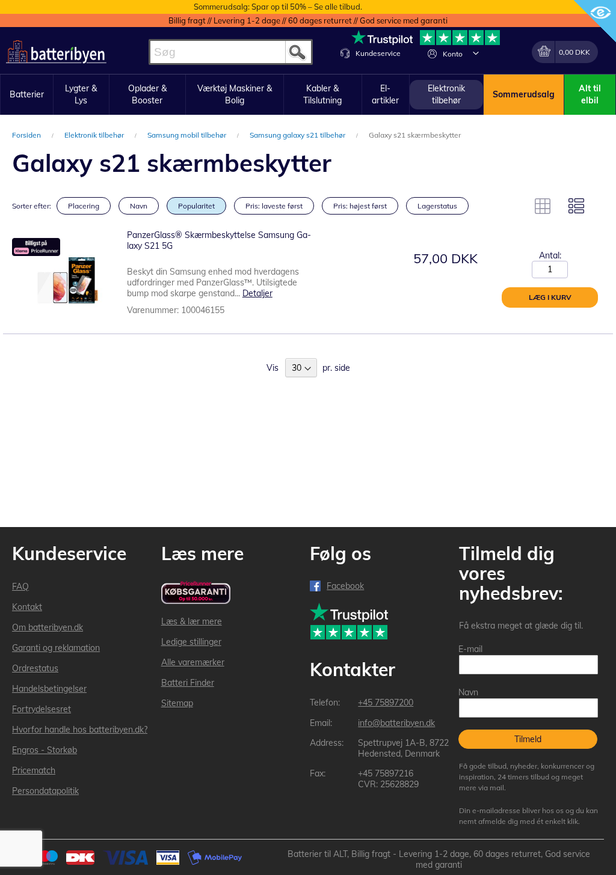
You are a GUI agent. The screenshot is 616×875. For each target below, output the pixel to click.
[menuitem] (27, 95)
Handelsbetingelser (49, 688)
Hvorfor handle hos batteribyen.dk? (79, 729)
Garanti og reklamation (56, 647)
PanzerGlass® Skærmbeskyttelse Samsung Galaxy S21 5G (219, 240)
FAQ (20, 586)
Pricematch (33, 770)
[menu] (308, 95)
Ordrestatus (35, 668)
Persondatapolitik (45, 790)
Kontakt (27, 607)
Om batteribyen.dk (47, 627)
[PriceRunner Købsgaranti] (196, 593)
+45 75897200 (385, 702)
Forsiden (27, 134)
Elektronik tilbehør (95, 134)
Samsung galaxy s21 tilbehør (298, 134)
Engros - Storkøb (44, 750)
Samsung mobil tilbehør (187, 134)
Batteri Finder (187, 682)
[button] (476, 52)
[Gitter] (542, 206)
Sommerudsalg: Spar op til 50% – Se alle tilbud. (278, 6)
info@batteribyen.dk (396, 723)
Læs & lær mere (191, 621)
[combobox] (231, 52)
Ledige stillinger (191, 641)
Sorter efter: (31, 205)
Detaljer (257, 293)
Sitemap (177, 703)
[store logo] (56, 52)
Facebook (345, 586)
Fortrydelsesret (41, 709)
